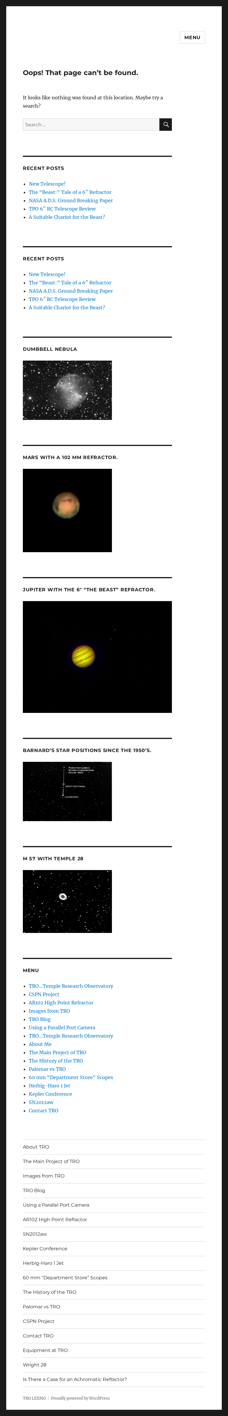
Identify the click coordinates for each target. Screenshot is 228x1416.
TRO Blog (40, 1019)
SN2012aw (41, 1102)
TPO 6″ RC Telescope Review (62, 209)
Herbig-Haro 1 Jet (49, 1086)
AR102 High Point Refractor (61, 1003)
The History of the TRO (56, 1061)
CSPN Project (44, 994)
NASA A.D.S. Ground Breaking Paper (71, 200)
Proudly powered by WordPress (80, 1398)
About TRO (36, 1147)
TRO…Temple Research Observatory (71, 986)
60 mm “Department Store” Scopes (71, 1077)
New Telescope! (47, 184)
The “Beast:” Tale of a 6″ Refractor (70, 192)
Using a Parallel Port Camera (62, 1027)
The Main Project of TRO (57, 1052)
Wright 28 (34, 1365)
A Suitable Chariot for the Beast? (67, 217)
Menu (192, 37)
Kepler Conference (50, 1094)
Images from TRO (49, 1011)
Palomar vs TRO (47, 1069)
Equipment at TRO (45, 1350)
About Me (40, 1044)
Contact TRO (43, 1111)
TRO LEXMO (34, 1398)
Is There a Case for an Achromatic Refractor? (75, 1379)
